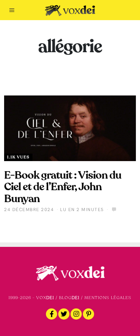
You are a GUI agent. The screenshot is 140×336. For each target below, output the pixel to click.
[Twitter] (63, 314)
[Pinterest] (88, 314)
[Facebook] (51, 314)
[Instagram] (76, 314)
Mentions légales (107, 298)
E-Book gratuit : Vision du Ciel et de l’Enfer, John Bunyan (62, 187)
